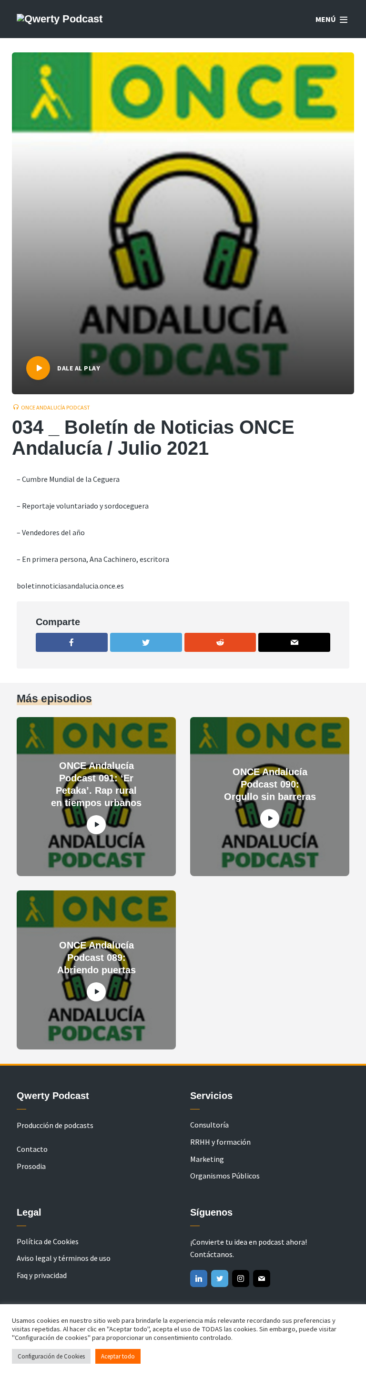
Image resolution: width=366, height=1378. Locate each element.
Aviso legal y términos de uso (64, 1258)
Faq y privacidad (42, 1275)
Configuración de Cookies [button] (51, 1356)
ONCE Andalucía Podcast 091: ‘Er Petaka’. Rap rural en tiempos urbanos (96, 784)
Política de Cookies (48, 1241)
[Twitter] (219, 1278)
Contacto (32, 1149)
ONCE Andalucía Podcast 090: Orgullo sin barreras (270, 784)
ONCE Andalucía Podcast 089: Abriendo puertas (96, 957)
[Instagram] (240, 1278)
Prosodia (31, 1166)
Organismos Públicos (225, 1175)
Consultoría (209, 1124)
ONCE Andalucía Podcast (55, 407)
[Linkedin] (198, 1278)
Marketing (207, 1159)
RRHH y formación (220, 1142)
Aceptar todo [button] (118, 1356)
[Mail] (261, 1278)
